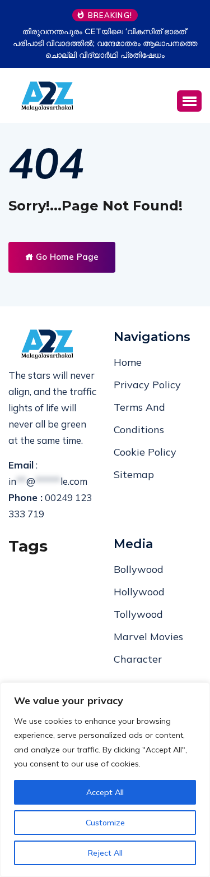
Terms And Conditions (139, 418)
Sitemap (134, 474)
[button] (189, 101)
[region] (105, 779)
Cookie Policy (145, 452)
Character (138, 659)
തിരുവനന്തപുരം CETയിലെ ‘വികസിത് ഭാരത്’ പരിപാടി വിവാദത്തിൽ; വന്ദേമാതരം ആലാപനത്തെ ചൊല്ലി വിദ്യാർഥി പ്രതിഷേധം (105, 43)
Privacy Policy (147, 384)
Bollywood (139, 569)
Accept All (105, 792)
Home (128, 362)
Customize (105, 823)
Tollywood (138, 614)
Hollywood (139, 591)
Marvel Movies (148, 636)
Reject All (105, 853)
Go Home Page (66, 256)
